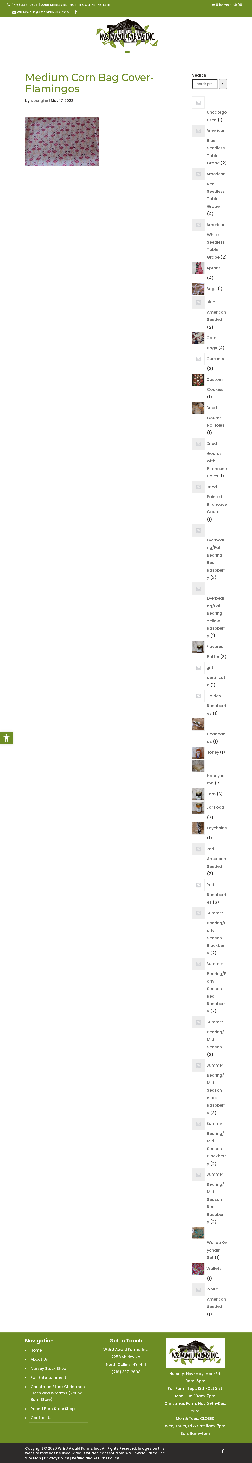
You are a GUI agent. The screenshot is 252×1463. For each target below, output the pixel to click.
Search (199, 75)
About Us (39, 1359)
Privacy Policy (56, 1458)
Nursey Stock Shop (48, 1368)
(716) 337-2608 (24, 5)
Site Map (33, 1458)
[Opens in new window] (76, 12)
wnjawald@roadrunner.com (43, 12)
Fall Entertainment (48, 1377)
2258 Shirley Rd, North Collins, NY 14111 (75, 5)
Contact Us (42, 1417)
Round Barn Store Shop (53, 1408)
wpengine (39, 100)
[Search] (223, 84)
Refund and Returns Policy (95, 1458)
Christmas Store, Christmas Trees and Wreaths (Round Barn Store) (58, 1393)
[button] (6, 738)
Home (36, 1350)
